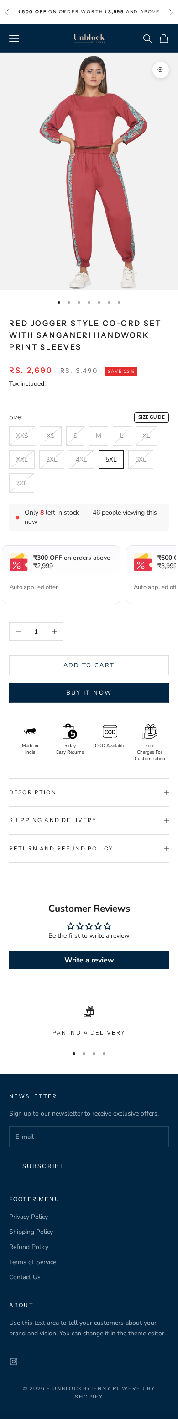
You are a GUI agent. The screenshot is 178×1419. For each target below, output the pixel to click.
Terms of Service (32, 1262)
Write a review (89, 960)
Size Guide (151, 417)
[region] (89, 1021)
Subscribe (43, 1166)
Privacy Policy (28, 1216)
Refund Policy (28, 1247)
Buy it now (89, 693)
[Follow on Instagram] (13, 1361)
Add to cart (89, 665)
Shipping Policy (31, 1232)
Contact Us (25, 1277)
